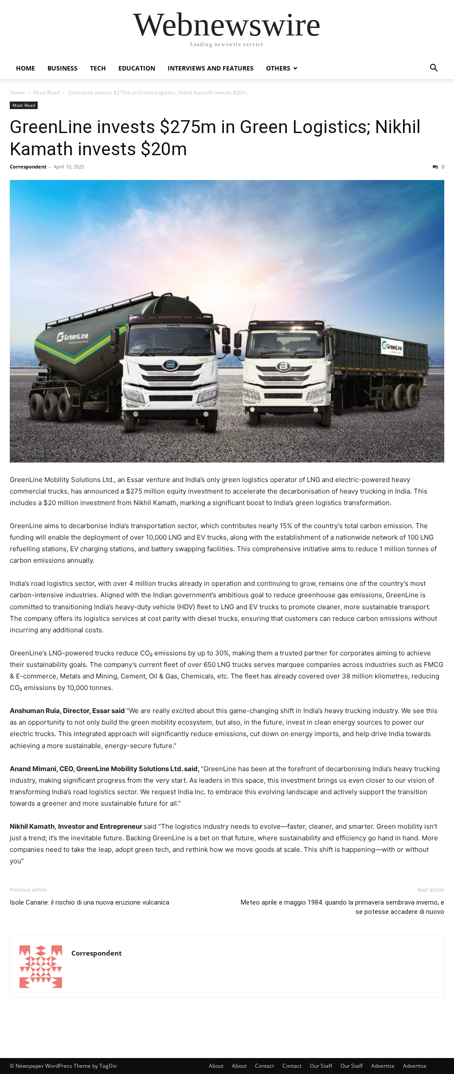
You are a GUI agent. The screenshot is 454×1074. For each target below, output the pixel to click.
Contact (264, 1066)
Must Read (46, 92)
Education (136, 68)
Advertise (383, 1066)
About (216, 1066)
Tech (98, 68)
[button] (433, 69)
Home (25, 68)
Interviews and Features (211, 68)
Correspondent (28, 166)
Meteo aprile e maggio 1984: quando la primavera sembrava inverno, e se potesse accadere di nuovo (342, 907)
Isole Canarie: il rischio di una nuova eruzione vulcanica (89, 902)
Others (278, 68)
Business (62, 68)
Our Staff (321, 1066)
